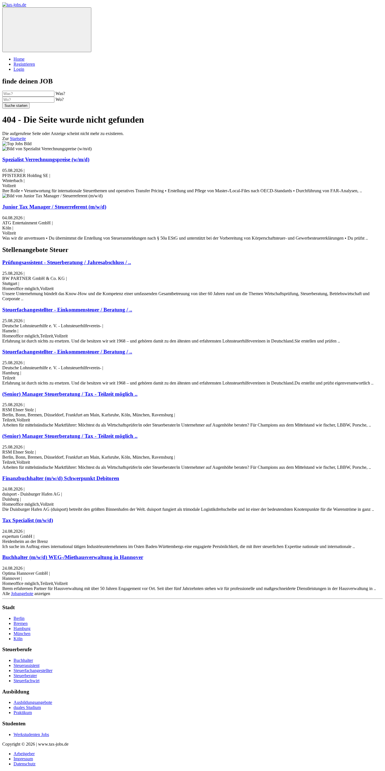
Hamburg (22, 628)
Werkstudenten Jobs (31, 734)
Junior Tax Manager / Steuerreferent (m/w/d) (54, 207)
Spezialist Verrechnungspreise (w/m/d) (45, 159)
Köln (18, 638)
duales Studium (27, 707)
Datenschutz (25, 763)
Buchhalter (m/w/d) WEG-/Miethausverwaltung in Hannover (72, 557)
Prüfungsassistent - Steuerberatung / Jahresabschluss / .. (66, 262)
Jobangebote (22, 593)
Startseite (18, 138)
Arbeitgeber (24, 753)
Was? (60, 93)
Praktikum (23, 712)
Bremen (21, 623)
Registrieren (24, 64)
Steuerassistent (26, 665)
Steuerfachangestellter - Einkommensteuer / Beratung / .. (67, 310)
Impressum (23, 758)
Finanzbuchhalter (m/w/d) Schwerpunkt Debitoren (60, 478)
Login (19, 69)
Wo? (60, 99)
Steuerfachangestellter (33, 670)
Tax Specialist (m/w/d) (27, 520)
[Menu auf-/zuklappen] (46, 29)
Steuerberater (25, 675)
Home (19, 59)
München (22, 633)
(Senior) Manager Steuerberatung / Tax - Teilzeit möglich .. (70, 394)
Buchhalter (23, 660)
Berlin (19, 618)
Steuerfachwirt (26, 680)
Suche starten (16, 105)
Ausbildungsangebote (33, 702)
